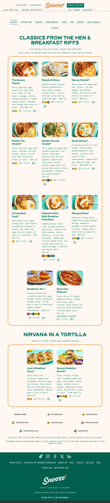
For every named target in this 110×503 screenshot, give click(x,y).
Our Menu (21, 5)
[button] (25, 87)
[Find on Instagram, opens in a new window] (48, 457)
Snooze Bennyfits (31, 10)
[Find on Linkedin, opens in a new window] (69, 457)
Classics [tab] (13, 22)
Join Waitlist (10, 10)
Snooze (55, 480)
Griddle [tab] (39, 22)
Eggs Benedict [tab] (52, 22)
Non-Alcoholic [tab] (94, 22)
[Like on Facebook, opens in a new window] (55, 457)
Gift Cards (74, 10)
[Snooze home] (55, 5)
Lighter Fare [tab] (26, 22)
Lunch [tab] (64, 22)
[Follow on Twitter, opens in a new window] (62, 457)
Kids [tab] (72, 22)
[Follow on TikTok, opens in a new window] (41, 457)
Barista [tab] (80, 22)
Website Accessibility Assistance (55, 488)
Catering (87, 10)
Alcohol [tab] (55, 28)
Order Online (75, 5)
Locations (35, 5)
